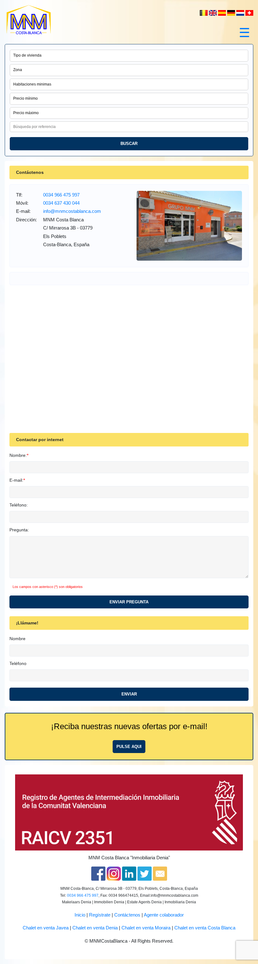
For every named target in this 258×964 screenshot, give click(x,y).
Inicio (80, 914)
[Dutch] (204, 12)
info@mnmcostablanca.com (72, 211)
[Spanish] (222, 12)
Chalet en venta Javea (46, 927)
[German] (231, 12)
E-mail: (16, 480)
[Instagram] (114, 873)
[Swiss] (249, 12)
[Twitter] (144, 873)
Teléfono (28, 663)
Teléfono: (18, 504)
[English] (213, 12)
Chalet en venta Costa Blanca (204, 927)
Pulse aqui (129, 746)
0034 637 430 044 (61, 203)
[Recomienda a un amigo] (160, 873)
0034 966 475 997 (61, 194)
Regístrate (99, 914)
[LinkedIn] (129, 873)
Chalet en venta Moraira (146, 927)
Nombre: (18, 455)
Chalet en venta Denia (95, 927)
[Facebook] (98, 873)
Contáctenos (127, 914)
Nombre (27, 638)
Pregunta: (19, 529)
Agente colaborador (164, 914)
